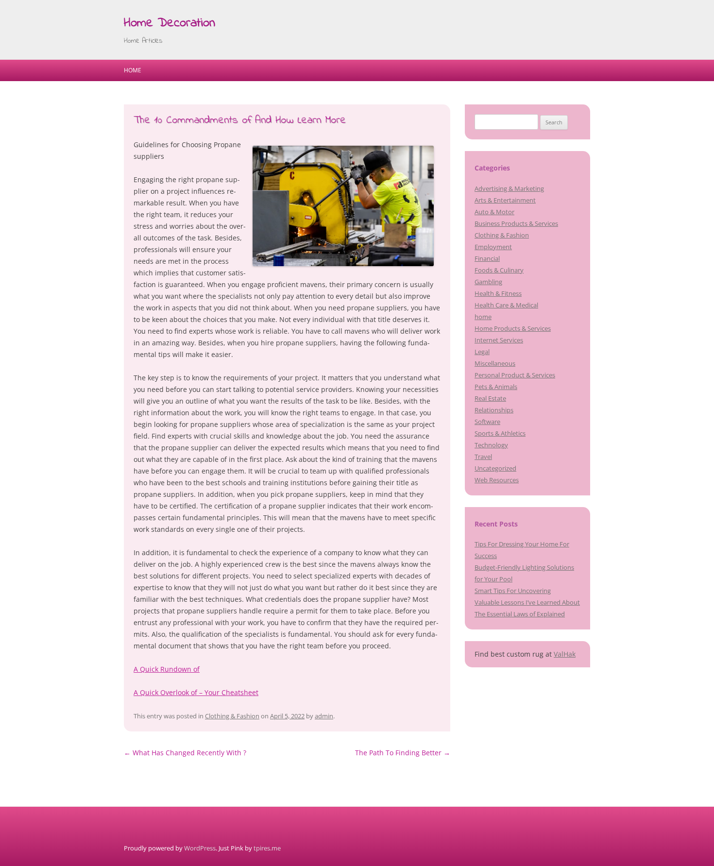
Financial (487, 258)
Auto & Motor (494, 211)
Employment (493, 246)
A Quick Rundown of (167, 669)
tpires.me (267, 848)
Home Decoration (169, 23)
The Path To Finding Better (402, 752)
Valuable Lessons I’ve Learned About (527, 602)
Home (132, 70)
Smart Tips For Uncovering (513, 590)
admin (324, 716)
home (483, 316)
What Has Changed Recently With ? (185, 752)
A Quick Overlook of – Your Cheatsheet (196, 692)
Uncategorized (495, 468)
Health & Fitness (498, 293)
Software (487, 421)
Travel (483, 456)
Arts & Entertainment (505, 200)
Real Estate (490, 398)
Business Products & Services (516, 223)
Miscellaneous (495, 363)
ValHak (565, 654)
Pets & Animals (496, 386)
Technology (491, 445)
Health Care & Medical (506, 305)
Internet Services (499, 340)
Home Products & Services (513, 328)
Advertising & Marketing (509, 188)
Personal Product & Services (515, 375)
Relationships (494, 410)
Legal (482, 351)
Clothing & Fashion (232, 716)
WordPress (200, 848)
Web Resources (497, 479)
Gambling (488, 281)
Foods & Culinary (499, 270)
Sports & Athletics (500, 433)
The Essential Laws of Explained (520, 614)
